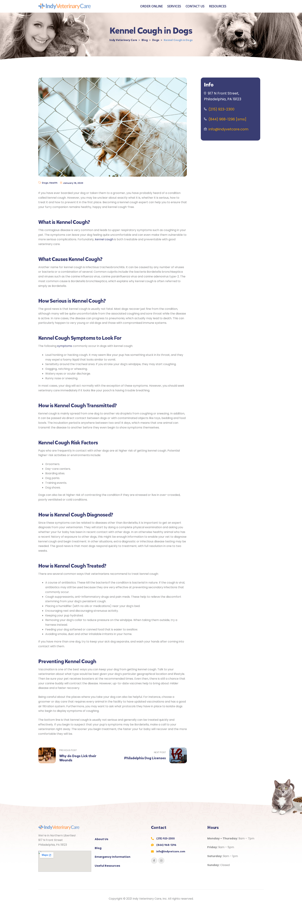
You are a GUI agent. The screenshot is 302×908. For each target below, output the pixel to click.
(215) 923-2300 (221, 109)
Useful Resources (107, 866)
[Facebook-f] (154, 860)
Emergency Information (112, 857)
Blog (98, 848)
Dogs (45, 182)
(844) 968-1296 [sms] (227, 119)
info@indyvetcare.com (228, 129)
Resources (217, 6)
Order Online (151, 6)
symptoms (64, 346)
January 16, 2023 (73, 183)
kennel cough (104, 239)
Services (174, 6)
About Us (101, 839)
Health (53, 182)
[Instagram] (161, 860)
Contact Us (195, 6)
